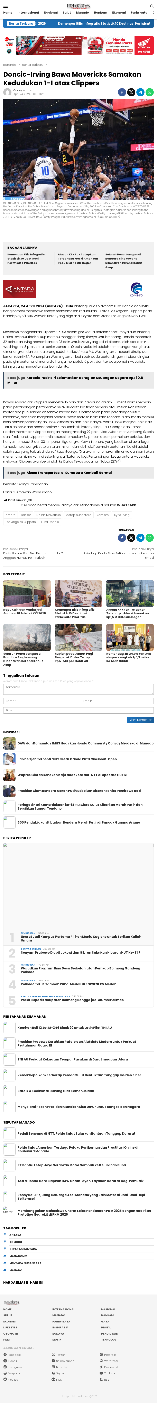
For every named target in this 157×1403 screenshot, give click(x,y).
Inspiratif (60, 1327)
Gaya (105, 1321)
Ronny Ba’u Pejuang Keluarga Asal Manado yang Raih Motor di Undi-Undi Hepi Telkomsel (81, 1197)
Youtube (109, 1373)
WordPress (111, 1361)
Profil (106, 1327)
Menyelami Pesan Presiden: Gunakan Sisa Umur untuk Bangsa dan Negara (79, 1107)
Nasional (108, 1309)
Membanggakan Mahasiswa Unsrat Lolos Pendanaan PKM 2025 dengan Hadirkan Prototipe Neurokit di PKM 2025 (84, 1212)
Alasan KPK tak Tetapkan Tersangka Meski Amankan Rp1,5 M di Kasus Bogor (78, 259)
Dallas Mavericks (48, 515)
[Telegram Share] (140, 92)
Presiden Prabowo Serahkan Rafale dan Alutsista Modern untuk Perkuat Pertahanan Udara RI (77, 1043)
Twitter (60, 1355)
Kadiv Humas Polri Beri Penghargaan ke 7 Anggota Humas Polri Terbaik (33, 553)
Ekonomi (9, 1321)
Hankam (107, 1315)
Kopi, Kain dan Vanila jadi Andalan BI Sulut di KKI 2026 (24, 611)
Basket (26, 515)
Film (6, 1340)
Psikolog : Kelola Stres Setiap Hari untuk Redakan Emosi (119, 553)
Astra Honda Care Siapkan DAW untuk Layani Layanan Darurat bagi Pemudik (81, 1181)
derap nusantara (78, 515)
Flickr (59, 1380)
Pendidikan (28, 933)
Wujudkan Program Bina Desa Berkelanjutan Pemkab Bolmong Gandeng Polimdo (80, 970)
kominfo (103, 515)
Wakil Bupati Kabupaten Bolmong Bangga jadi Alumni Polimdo (72, 1000)
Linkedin (61, 1367)
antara (11, 515)
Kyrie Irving (122, 515)
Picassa (13, 1380)
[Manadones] (78, 6)
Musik (56, 1340)
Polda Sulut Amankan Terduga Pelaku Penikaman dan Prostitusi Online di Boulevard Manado (78, 1149)
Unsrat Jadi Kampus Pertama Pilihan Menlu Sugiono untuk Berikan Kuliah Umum (81, 938)
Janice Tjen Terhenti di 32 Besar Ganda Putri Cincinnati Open (67, 759)
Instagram (15, 1367)
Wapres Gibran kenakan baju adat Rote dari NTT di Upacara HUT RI (72, 775)
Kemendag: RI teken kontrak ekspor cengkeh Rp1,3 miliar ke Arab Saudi (128, 657)
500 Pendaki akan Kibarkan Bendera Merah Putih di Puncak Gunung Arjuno (79, 822)
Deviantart (111, 1367)
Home (7, 1309)
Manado (58, 1315)
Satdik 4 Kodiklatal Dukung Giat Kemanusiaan (56, 1091)
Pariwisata (61, 1321)
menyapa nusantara (25, 1263)
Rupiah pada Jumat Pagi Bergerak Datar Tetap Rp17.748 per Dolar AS (74, 657)
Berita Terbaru (31, 949)
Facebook (14, 1355)
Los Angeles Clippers (21, 522)
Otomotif (11, 1334)
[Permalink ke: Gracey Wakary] (7, 92)
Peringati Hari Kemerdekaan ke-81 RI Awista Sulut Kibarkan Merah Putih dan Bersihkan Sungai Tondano (80, 806)
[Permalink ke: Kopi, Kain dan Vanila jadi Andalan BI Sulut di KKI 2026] (27, 593)
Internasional (63, 1309)
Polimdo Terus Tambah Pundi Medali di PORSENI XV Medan (68, 984)
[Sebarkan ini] (122, 92)
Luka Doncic (50, 522)
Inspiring (48, 996)
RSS (106, 1380)
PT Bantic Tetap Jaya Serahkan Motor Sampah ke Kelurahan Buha (72, 1165)
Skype (60, 1373)
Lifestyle (10, 1327)
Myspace (14, 1373)
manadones (18, 1256)
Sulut (7, 1315)
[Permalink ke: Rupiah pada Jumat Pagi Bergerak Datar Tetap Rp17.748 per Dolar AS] (78, 637)
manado (15, 1270)
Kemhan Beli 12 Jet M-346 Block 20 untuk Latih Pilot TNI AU (65, 1028)
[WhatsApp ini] (150, 92)
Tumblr (12, 1361)
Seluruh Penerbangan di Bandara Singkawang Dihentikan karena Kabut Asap (123, 261)
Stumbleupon (65, 1361)
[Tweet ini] (131, 92)
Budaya (58, 1334)
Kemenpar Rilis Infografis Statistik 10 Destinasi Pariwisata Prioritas (84, 23)
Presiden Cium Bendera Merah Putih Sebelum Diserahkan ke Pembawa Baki (79, 791)
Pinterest (110, 1355)
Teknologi (109, 1340)
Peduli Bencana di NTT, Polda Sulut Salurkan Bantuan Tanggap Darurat (76, 1133)
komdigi (15, 1242)
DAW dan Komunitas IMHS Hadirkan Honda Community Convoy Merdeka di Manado (86, 743)
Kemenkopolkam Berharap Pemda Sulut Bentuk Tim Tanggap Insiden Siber (79, 1075)
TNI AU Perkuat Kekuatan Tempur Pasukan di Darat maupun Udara (73, 1059)
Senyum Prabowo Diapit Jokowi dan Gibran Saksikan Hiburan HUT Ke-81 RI (81, 952)
